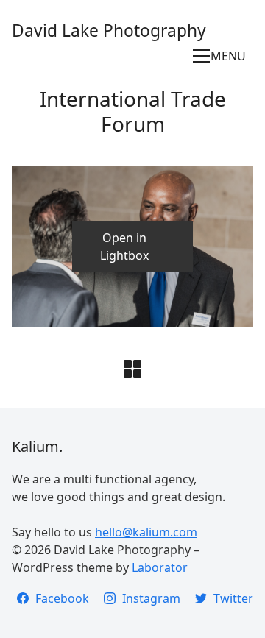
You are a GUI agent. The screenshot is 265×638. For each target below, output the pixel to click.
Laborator (160, 567)
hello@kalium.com (146, 532)
